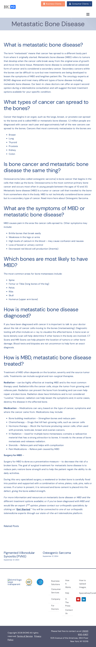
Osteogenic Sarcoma (57, 553)
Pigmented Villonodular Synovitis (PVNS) (19, 554)
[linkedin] (84, 599)
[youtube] (78, 599)
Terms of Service (25, 636)
